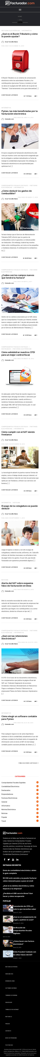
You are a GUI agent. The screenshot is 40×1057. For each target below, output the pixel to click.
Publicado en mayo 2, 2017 (23, 281)
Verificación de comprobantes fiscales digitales (22, 930)
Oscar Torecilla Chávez (11, 42)
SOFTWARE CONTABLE (11, 988)
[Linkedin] (17, 859)
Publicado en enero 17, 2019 (28, 197)
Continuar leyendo (9, 95)
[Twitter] (9, 859)
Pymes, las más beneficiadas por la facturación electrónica (19, 112)
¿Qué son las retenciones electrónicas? (14, 637)
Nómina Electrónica (8, 809)
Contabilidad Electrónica (10, 786)
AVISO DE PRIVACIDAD (11, 1038)
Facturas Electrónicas (10, 30)
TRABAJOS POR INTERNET (12, 1009)
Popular (4, 817)
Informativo (27, 30)
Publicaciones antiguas (28, 763)
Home (20, 16)
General (4, 802)
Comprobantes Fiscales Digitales (14, 185)
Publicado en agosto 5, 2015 (24, 589)
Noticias (16, 502)
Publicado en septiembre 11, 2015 (13, 518)
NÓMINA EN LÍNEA (9, 981)
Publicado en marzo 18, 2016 (24, 358)
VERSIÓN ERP (8, 1002)
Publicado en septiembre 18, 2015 (13, 444)
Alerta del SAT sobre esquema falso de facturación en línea (17, 584)
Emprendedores (7, 794)
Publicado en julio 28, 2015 (23, 722)
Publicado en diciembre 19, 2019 (12, 46)
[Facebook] (4, 859)
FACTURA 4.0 (8, 1016)
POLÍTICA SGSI (9, 1045)
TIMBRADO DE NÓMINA (11, 995)
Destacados (6, 349)
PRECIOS (7, 1023)
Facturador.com (9, 119)
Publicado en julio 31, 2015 (27, 642)
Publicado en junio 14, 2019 (23, 117)
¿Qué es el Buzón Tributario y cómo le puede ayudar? (19, 35)
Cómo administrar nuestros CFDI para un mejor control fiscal (18, 353)
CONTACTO (8, 1031)
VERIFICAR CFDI (9, 974)
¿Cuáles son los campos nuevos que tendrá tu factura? (17, 276)
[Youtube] (13, 859)
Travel (3, 821)
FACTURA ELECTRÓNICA (11, 966)
